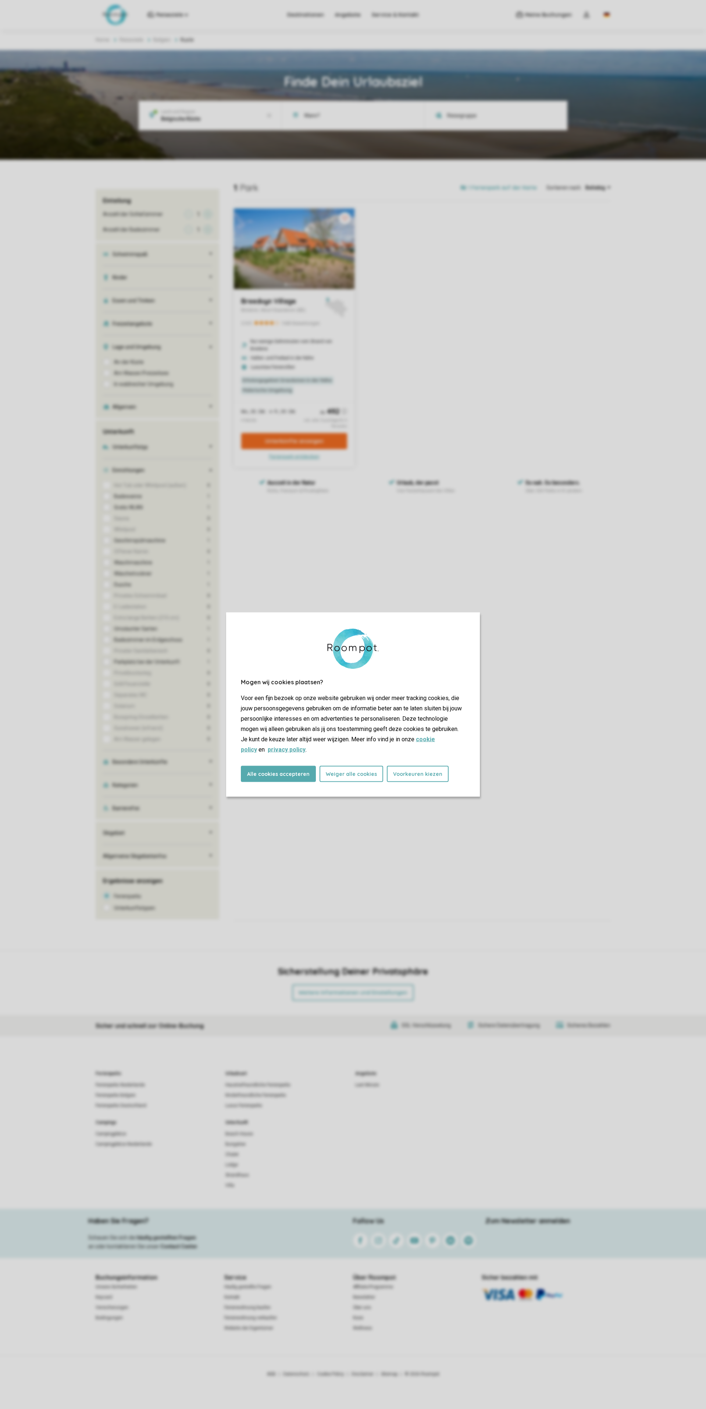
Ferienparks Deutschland (121, 1105)
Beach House (239, 1133)
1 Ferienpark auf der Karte (502, 187)
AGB (271, 1374)
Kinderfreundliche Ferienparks (255, 1095)
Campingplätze (111, 1133)
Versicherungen (112, 1307)
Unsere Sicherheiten (116, 1286)
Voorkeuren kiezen (417, 774)
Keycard (104, 1297)
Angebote (348, 14)
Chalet (232, 1154)
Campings (106, 1122)
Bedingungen (109, 1317)
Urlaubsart (236, 1073)
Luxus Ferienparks (243, 1105)
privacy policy (287, 749)
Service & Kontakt (395, 14)
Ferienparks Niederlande (120, 1084)
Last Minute (367, 1084)
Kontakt (232, 1297)
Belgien (162, 40)
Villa (229, 1185)
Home (103, 40)
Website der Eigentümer (248, 1328)
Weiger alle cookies (351, 774)
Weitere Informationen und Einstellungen (353, 992)
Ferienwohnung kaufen (247, 1307)
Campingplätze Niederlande (124, 1144)
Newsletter (364, 1297)
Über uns (362, 1307)
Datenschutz (296, 1374)
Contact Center (178, 1246)
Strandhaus (237, 1175)
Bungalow (235, 1144)
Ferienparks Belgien (116, 1095)
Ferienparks (108, 1073)
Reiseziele (131, 40)
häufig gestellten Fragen (166, 1238)
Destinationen (305, 14)
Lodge (231, 1164)
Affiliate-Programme (373, 1286)
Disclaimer (363, 1374)
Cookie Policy (330, 1374)
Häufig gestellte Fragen (247, 1286)
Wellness (362, 1328)
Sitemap (389, 1374)
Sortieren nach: (564, 188)
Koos (358, 1317)
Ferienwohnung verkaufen (250, 1317)
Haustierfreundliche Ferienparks (257, 1084)
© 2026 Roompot (422, 1374)
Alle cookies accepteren (278, 774)
